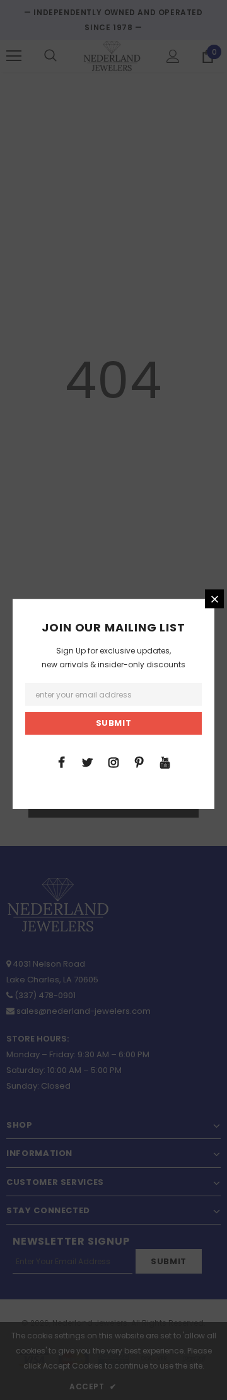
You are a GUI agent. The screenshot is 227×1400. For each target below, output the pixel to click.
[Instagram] (113, 761)
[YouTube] (165, 761)
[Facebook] (61, 761)
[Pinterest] (139, 761)
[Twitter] (87, 761)
